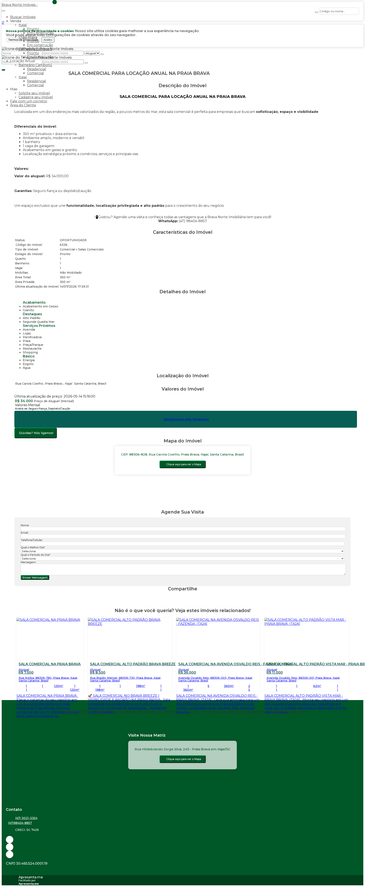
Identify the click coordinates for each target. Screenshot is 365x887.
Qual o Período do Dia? (35, 554)
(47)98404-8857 (20, 823)
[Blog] (182, 847)
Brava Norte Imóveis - (20, 5)
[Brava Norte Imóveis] (182, 854)
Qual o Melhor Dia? (33, 547)
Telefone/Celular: (32, 540)
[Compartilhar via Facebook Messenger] (186, 596)
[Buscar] (316, 12)
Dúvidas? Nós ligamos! (36, 433)
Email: (25, 532)
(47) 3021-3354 (26, 818)
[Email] (182, 839)
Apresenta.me (31, 877)
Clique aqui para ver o (183, 464)
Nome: (25, 525)
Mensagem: (28, 562)
